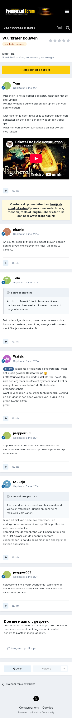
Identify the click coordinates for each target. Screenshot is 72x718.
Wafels (18, 356)
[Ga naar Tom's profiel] (7, 86)
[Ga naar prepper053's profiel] (7, 435)
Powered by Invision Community (36, 712)
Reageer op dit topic (36, 69)
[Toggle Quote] (8, 292)
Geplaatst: (26, 87)
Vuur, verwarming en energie (36, 57)
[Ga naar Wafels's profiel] (7, 359)
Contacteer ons (29, 707)
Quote (15, 190)
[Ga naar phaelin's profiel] (7, 232)
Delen (18, 668)
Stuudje (19, 482)
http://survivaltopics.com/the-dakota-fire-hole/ (33, 376)
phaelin (18, 229)
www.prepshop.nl (42, 215)
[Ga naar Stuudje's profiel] (7, 484)
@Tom (8, 369)
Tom (12, 53)
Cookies (47, 707)
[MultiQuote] (5, 190)
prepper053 (22, 433)
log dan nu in (42, 629)
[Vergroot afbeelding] (45, 372)
